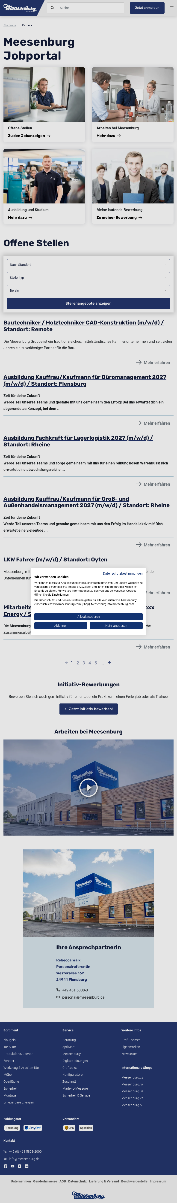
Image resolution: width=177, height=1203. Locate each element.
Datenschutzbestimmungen (123, 573)
